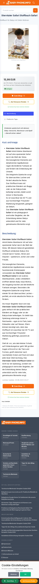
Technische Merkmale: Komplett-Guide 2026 (16, 488)
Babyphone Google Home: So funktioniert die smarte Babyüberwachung (18, 498)
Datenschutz (7, 547)
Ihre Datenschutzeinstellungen (13, 561)
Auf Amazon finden (18, 102)
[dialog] (19, 569)
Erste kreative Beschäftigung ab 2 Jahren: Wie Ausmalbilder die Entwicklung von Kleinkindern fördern (19, 519)
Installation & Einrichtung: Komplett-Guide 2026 (17, 535)
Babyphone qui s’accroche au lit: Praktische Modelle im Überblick (19, 493)
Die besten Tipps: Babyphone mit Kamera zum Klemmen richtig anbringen (16, 503)
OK (25, 574)
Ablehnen (14, 574)
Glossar (5, 557)
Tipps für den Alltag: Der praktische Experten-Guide (18, 527)
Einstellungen (19, 570)
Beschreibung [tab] (11, 113)
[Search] (33, 3)
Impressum (7, 544)
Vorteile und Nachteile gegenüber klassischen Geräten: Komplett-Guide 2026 (19, 531)
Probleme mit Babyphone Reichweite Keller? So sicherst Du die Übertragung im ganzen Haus (16, 509)
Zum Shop (18, 96)
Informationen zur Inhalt (11, 554)
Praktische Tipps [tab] (12, 119)
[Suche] (35, 10)
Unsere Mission (8, 550)
